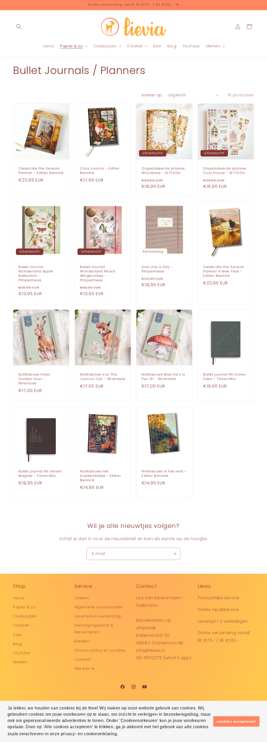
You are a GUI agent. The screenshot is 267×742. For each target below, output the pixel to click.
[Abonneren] (174, 554)
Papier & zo (24, 607)
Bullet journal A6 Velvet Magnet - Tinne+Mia (40, 473)
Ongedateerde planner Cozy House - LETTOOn (225, 170)
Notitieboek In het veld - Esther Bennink (164, 473)
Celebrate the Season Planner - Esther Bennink (41, 170)
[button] (19, 26)
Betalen (82, 641)
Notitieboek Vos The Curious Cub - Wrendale (102, 376)
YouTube (21, 653)
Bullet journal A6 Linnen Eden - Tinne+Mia (224, 376)
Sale (17, 634)
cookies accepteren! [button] (236, 721)
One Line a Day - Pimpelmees (157, 269)
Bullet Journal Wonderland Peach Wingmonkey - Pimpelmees (98, 274)
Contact (83, 659)
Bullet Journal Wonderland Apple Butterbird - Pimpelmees (36, 274)
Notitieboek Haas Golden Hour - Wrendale (34, 379)
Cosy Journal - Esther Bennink (100, 170)
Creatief (21, 625)
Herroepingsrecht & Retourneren (94, 628)
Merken (20, 662)
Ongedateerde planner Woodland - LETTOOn (163, 170)
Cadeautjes (25, 616)
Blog (17, 643)
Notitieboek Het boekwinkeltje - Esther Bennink (100, 476)
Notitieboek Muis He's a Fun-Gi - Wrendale (163, 376)
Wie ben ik (85, 668)
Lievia (18, 598)
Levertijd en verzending (98, 616)
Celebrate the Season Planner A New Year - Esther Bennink (223, 271)
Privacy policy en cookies (100, 650)
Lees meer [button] (130, 734)
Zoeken (82, 598)
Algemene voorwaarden (99, 607)
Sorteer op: (152, 95)
